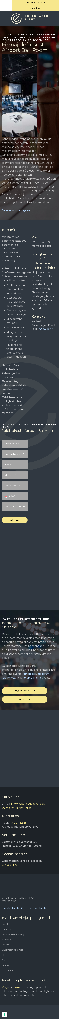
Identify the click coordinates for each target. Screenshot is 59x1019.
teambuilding (32, 677)
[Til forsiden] (29, 18)
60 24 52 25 (46, 329)
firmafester (29, 673)
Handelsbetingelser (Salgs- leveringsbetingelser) (25, 908)
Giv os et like (10, 864)
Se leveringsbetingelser (16, 210)
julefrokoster (9, 677)
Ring (5, 987)
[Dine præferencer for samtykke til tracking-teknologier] (4, 1014)
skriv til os (20, 987)
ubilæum (44, 673)
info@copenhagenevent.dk (28, 803)
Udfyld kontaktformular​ (16, 807)
